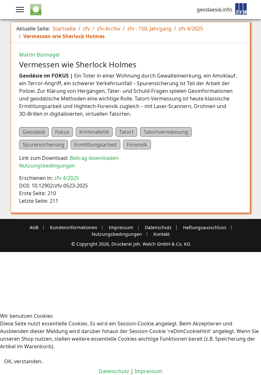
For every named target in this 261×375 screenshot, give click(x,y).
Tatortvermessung (166, 131)
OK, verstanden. (23, 361)
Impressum (121, 227)
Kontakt (161, 234)
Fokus (62, 131)
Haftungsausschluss (204, 227)
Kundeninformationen (73, 227)
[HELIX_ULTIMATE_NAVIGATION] (20, 9)
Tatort (126, 131)
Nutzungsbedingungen (47, 165)
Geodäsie (34, 131)
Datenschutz (158, 227)
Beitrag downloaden (94, 157)
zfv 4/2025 (66, 177)
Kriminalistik (94, 131)
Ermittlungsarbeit (95, 144)
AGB (34, 227)
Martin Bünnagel (39, 54)
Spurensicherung (43, 144)
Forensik (137, 144)
